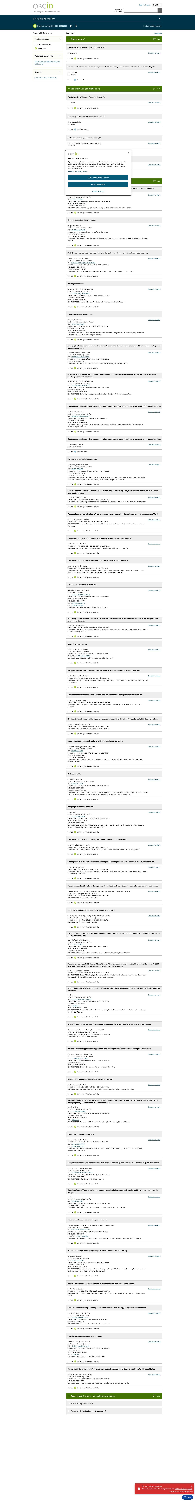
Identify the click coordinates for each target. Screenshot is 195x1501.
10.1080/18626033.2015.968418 (82, 1173)
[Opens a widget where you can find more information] (187, 1497)
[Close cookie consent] (128, 153)
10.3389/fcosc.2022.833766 (80, 357)
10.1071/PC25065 (77, 199)
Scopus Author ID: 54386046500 (46, 78)
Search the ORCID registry (117, 10)
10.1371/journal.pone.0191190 (81, 999)
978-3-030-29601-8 (78, 603)
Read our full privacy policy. (77, 171)
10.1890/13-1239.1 (77, 1201)
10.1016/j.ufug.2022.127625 (80, 385)
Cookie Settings (98, 191)
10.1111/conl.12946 (77, 324)
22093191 (75, 1354)
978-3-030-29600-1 (78, 605)
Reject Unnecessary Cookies (98, 178)
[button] (158, 33)
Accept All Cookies (98, 184)
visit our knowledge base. (183, 1489)
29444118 (75, 1006)
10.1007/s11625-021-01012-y (81, 416)
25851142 (75, 1120)
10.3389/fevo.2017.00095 (79, 1058)
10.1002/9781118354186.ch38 (81, 1230)
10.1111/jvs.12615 (77, 944)
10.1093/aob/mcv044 (78, 1111)
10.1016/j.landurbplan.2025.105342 (83, 263)
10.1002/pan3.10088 (78, 816)
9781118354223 (82, 1236)
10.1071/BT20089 (77, 469)
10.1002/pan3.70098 (78, 230)
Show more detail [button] (154, 53)
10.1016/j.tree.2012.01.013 (80, 1317)
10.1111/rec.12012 (77, 1260)
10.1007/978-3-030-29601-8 (80, 595)
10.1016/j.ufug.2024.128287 (80, 293)
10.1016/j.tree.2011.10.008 (80, 1346)
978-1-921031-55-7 (78, 1144)
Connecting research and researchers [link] (46, 12)
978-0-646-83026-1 (83, 656)
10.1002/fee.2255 (77, 751)
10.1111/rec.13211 (77, 784)
